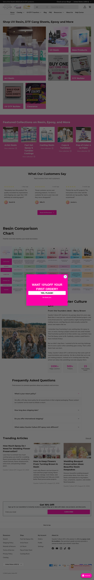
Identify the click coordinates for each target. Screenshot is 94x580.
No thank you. (47, 297)
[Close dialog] (65, 276)
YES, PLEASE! (47, 293)
